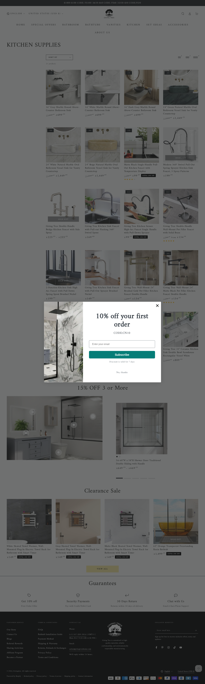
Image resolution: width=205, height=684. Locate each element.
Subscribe (122, 354)
